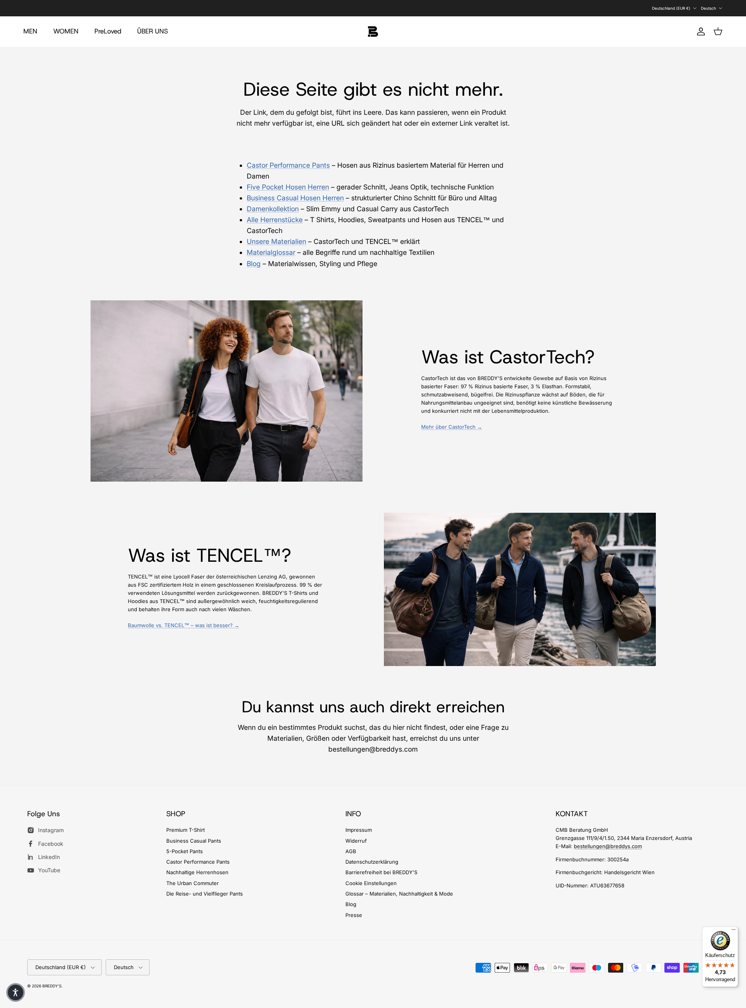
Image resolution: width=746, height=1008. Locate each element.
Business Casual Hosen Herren (295, 198)
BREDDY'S (51, 985)
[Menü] (733, 931)
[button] (15, 992)
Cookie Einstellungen (371, 883)
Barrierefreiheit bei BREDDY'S (381, 872)
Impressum (358, 830)
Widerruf (356, 841)
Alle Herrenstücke (275, 220)
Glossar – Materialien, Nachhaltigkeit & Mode (399, 894)
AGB (350, 851)
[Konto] (699, 31)
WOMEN (65, 31)
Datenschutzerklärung (371, 862)
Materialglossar (271, 252)
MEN (30, 31)
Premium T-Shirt (185, 830)
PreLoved (107, 31)
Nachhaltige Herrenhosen (197, 872)
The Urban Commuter (192, 883)
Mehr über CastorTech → (451, 427)
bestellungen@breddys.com (608, 846)
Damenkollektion (273, 209)
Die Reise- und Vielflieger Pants (204, 894)
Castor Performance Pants (288, 165)
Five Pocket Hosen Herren (288, 187)
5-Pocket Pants (184, 851)
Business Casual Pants (193, 841)
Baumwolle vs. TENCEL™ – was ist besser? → (183, 625)
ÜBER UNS (152, 31)
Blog (254, 263)
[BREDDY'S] (373, 31)
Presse (353, 915)
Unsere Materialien (276, 241)
